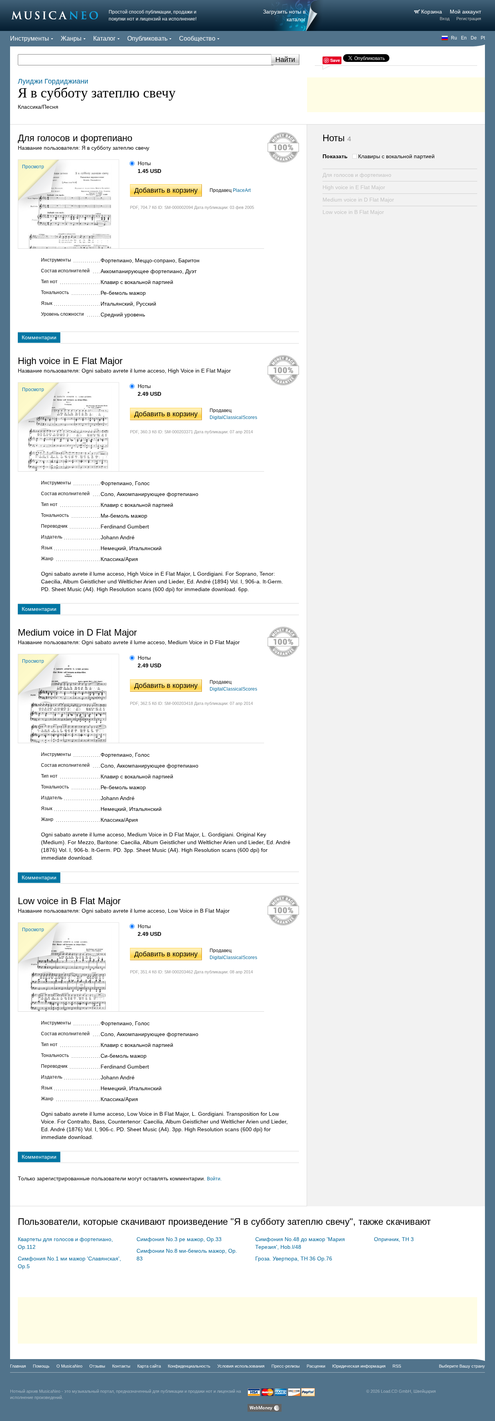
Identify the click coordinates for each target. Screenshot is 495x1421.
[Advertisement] (396, 92)
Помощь (41, 1366)
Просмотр (33, 166)
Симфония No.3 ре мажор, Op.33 (179, 1239)
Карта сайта (149, 1366)
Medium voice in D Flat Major (358, 200)
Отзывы (97, 1366)
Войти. (214, 1179)
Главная (18, 1366)
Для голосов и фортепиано (357, 175)
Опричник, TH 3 (394, 1239)
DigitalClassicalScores (233, 417)
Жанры (71, 38)
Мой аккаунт (465, 12)
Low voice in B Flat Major (353, 212)
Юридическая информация (359, 1366)
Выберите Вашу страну (462, 1366)
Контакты (121, 1366)
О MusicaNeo (69, 1366)
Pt (483, 38)
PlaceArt (242, 190)
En (464, 38)
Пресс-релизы (285, 1366)
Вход (444, 18)
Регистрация (468, 18)
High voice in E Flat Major (354, 187)
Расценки (316, 1366)
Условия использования (241, 1366)
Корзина (432, 12)
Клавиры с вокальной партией (396, 156)
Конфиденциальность (189, 1366)
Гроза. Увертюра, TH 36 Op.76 (293, 1258)
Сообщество (197, 38)
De (474, 38)
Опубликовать (147, 38)
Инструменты (29, 38)
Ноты (144, 163)
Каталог (104, 38)
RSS (397, 1366)
